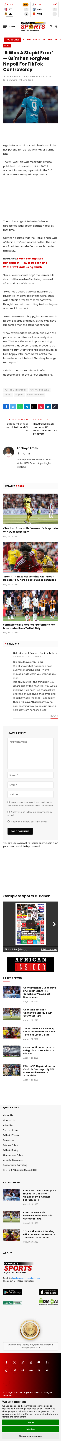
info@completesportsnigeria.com (26, 1278)
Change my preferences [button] (30, 1436)
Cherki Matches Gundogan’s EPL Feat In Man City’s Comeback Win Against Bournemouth (39, 992)
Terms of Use (10, 1130)
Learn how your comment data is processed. (30, 844)
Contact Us (9, 1120)
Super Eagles (31, 39)
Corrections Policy (13, 1155)
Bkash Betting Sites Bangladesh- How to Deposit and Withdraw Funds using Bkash (25, 263)
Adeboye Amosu (28, 448)
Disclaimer (9, 1140)
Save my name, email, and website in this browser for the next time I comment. (30, 804)
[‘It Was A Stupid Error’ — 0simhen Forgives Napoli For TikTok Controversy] (30, 122)
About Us (8, 1115)
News (7, 46)
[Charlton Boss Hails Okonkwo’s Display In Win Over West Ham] (30, 509)
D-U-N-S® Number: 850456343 (20, 1170)
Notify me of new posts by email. (29, 821)
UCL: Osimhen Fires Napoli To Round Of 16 (17, 427)
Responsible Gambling (15, 1165)
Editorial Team (11, 1135)
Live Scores (12, 39)
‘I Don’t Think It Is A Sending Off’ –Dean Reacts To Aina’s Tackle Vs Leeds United (29, 578)
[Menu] (9, 26)
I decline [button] (30, 1429)
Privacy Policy (10, 1145)
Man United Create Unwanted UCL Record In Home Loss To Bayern (45, 428)
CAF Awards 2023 (39, 389)
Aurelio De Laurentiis (15, 389)
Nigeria (19, 394)
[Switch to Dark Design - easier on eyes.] (56, 26)
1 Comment (11, 80)
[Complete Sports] (33, 26)
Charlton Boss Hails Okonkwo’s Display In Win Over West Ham (30, 530)
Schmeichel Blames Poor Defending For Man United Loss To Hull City (29, 626)
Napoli (8, 394)
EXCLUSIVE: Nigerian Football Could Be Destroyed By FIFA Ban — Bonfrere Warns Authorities (39, 1071)
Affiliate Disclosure (13, 1160)
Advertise (8, 1125)
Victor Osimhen (35, 394)
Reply (53, 716)
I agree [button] (30, 1422)
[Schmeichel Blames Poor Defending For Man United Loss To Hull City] (30, 605)
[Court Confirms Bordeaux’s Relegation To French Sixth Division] (11, 1051)
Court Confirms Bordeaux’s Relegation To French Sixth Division (39, 1050)
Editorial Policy (10, 1150)
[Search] (51, 26)
